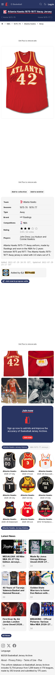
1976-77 (33, 207)
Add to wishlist (36, 192)
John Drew (25, 236)
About (4, 660)
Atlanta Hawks (30, 24)
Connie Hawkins (27, 239)
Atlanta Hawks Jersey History (15, 528)
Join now (28, 437)
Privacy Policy (15, 660)
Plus (40, 660)
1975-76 (17, 24)
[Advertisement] (27, 34)
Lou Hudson (36, 236)
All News (6, 635)
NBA (8, 24)
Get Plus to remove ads (27, 41)
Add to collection (19, 192)
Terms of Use (30, 660)
